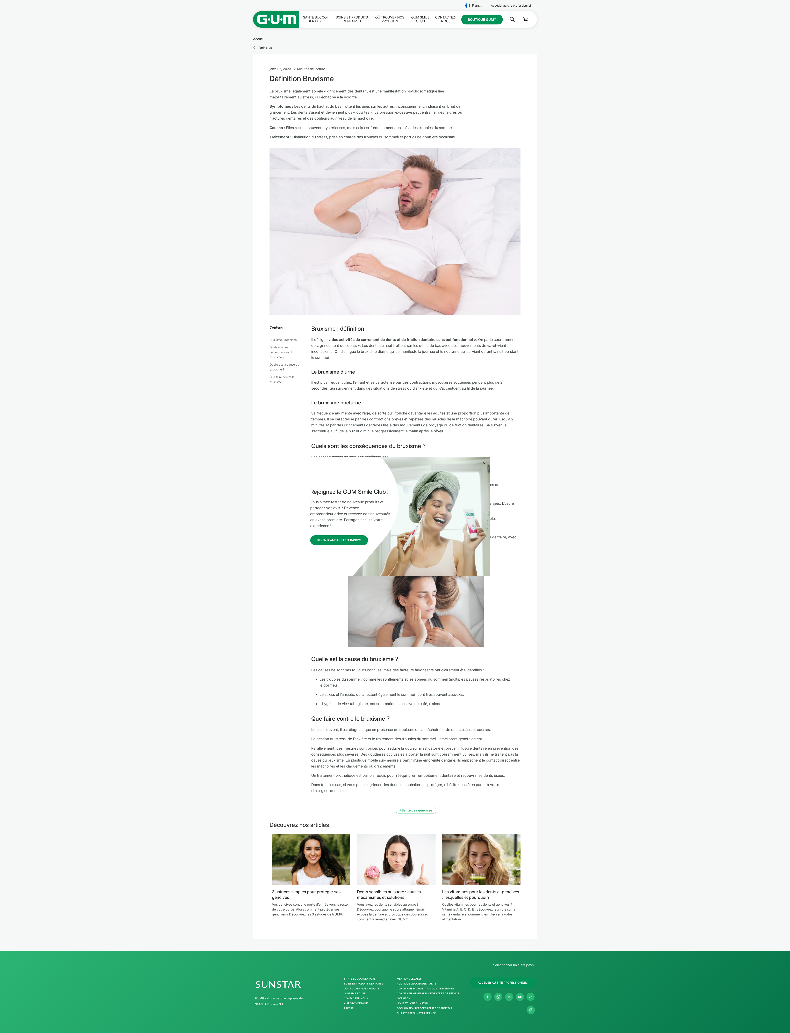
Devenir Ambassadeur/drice (339, 540)
